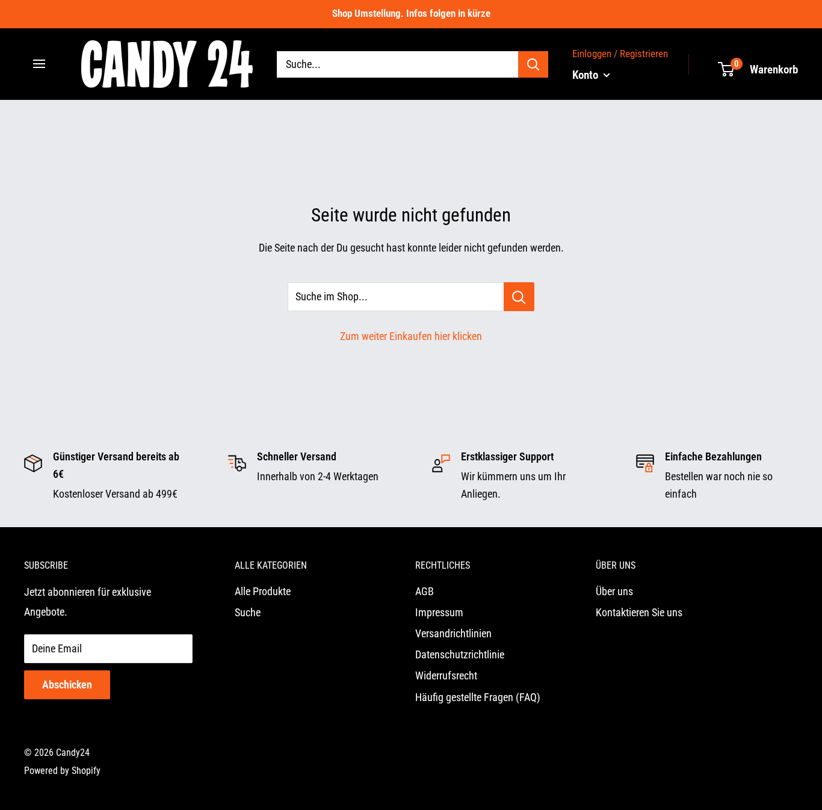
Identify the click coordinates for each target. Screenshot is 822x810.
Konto (586, 74)
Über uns (614, 591)
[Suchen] (533, 64)
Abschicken (67, 684)
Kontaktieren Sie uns (639, 612)
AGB (424, 591)
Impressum (439, 612)
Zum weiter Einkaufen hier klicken (411, 336)
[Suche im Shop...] (519, 296)
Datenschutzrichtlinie (459, 654)
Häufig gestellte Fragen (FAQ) (477, 697)
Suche (248, 612)
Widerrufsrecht (446, 675)
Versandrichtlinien (453, 633)
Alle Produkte (263, 591)
